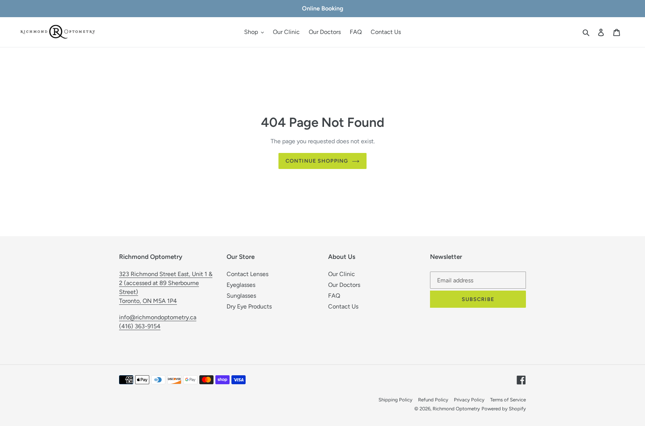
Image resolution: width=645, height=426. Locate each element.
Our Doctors (344, 284)
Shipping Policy (395, 399)
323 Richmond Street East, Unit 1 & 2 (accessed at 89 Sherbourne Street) (165, 282)
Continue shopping (317, 161)
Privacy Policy (469, 399)
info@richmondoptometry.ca (157, 317)
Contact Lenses (247, 274)
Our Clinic (341, 274)
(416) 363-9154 (140, 326)
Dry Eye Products (249, 306)
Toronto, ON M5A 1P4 (148, 300)
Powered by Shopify (504, 408)
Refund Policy (433, 399)
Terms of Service (508, 399)
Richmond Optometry (456, 408)
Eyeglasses (241, 284)
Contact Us (343, 306)
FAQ (334, 295)
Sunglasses (241, 295)
